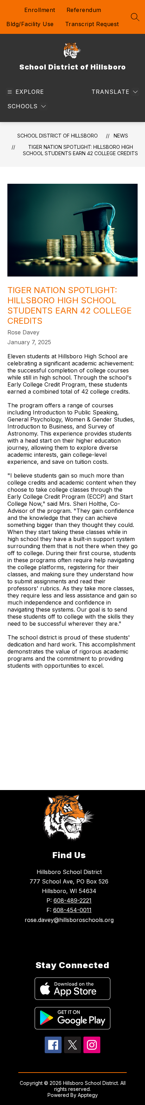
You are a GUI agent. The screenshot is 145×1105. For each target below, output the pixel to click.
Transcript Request (92, 24)
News (121, 136)
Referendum (84, 9)
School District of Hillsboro (57, 136)
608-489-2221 (72, 900)
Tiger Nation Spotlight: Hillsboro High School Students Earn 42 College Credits (80, 150)
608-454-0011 (72, 909)
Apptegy (88, 1095)
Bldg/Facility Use (30, 24)
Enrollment (39, 9)
